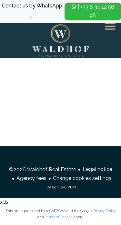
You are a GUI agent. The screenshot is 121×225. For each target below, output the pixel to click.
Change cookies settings (82, 178)
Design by (61, 187)
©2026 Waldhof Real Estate (42, 169)
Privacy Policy (104, 211)
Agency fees (31, 178)
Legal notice (97, 169)
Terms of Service (59, 217)
